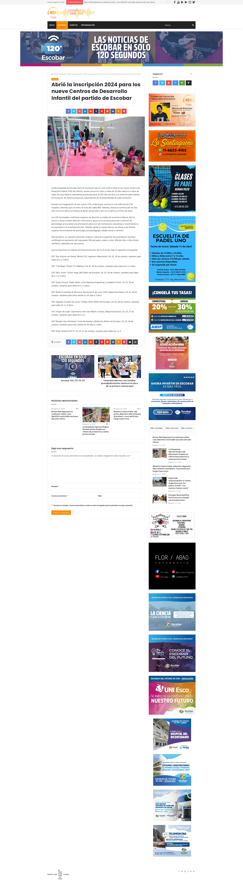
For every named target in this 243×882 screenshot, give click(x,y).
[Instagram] (190, 2)
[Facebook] (175, 2)
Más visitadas (156, 428)
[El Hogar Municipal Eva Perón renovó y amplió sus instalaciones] (160, 498)
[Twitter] (194, 2)
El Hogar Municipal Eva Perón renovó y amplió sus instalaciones (178, 497)
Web (100, 496)
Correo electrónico (59, 496)
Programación (88, 25)
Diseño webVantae (58, 874)
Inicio (52, 25)
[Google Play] (182, 2)
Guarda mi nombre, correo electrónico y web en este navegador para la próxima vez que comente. (93, 505)
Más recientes (172, 428)
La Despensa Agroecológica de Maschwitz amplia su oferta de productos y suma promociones (96, 430)
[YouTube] (178, 2)
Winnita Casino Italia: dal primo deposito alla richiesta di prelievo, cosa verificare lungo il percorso (127, 415)
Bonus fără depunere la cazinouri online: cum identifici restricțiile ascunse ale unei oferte (119, 2)
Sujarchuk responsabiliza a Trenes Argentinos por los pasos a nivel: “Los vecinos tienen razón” (179, 483)
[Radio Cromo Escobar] (70, 13)
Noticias (62, 25)
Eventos (74, 25)
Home (55, 74)
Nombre (55, 486)
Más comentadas (188, 428)
